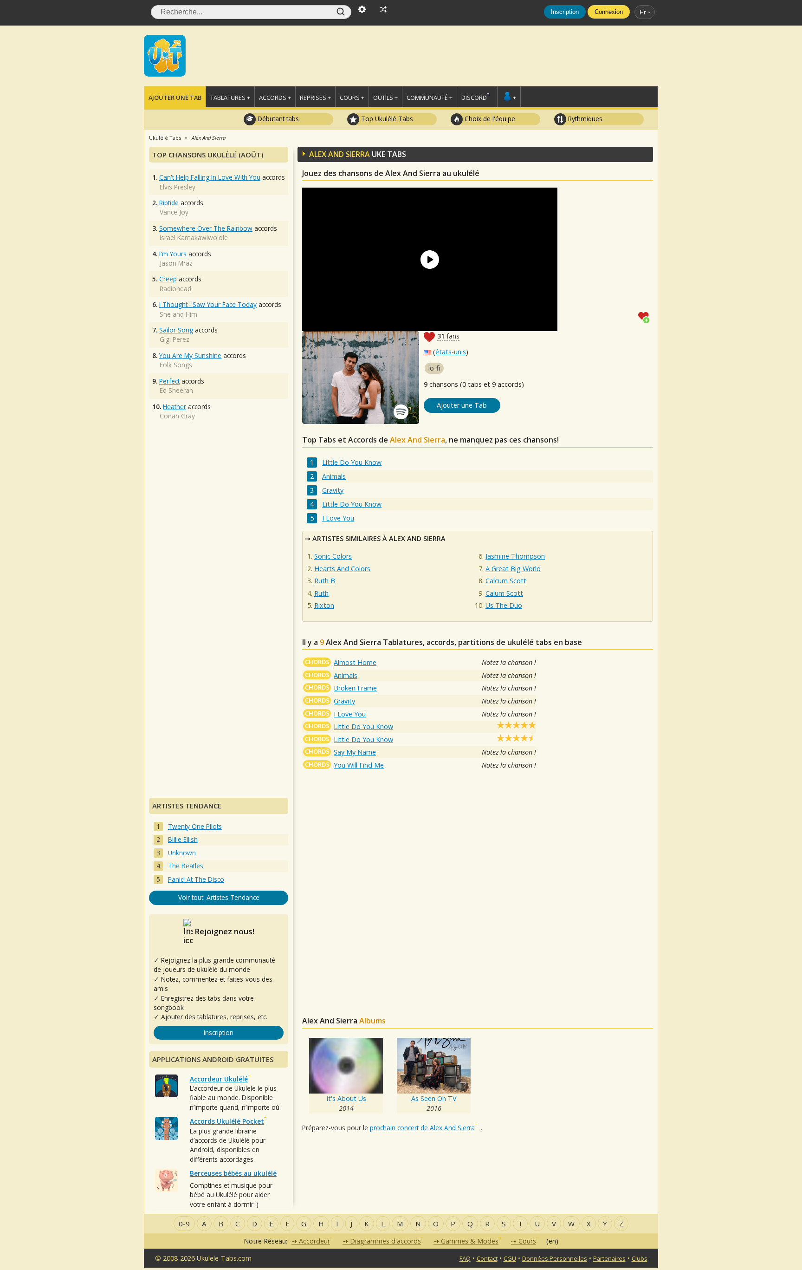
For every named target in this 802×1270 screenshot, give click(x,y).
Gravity (332, 490)
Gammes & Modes (469, 1241)
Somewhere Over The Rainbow (205, 228)
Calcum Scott (505, 580)
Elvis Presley (177, 186)
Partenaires (609, 1258)
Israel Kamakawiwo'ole (194, 237)
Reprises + (315, 97)
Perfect (169, 381)
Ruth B (324, 580)
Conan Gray (177, 415)
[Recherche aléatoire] (383, 8)
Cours (527, 1241)
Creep (168, 278)
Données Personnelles (554, 1258)
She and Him (178, 314)
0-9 (184, 1223)
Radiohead (175, 288)
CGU (510, 1258)
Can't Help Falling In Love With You (209, 177)
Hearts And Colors (342, 568)
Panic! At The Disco (196, 879)
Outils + (385, 97)
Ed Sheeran (176, 390)
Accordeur (314, 1241)
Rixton (324, 605)
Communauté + (430, 97)
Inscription (565, 11)
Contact (487, 1258)
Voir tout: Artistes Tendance (218, 897)
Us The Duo (503, 605)
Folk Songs (176, 364)
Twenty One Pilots (195, 826)
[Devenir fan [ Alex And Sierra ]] (645, 316)
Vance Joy (174, 212)
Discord (474, 97)
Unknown (182, 852)
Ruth (321, 593)
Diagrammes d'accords (385, 1241)
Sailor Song (176, 330)
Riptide (169, 202)
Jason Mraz (176, 263)
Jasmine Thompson (515, 556)
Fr (643, 12)
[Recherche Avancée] (362, 8)
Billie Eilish (183, 839)
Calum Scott (504, 593)
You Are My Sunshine (190, 355)
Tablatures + (230, 97)
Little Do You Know (352, 462)
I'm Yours (173, 253)
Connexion (609, 11)
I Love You (338, 518)
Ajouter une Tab (175, 97)
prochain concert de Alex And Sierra (422, 1127)
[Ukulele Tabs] (165, 55)
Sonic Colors (333, 556)
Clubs (639, 1258)
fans (448, 336)
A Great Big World (513, 568)
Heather (174, 406)
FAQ (465, 1258)
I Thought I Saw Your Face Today (208, 304)
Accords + (275, 97)
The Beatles (185, 865)
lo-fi (434, 368)
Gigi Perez (174, 339)
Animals (334, 476)
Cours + (352, 97)
